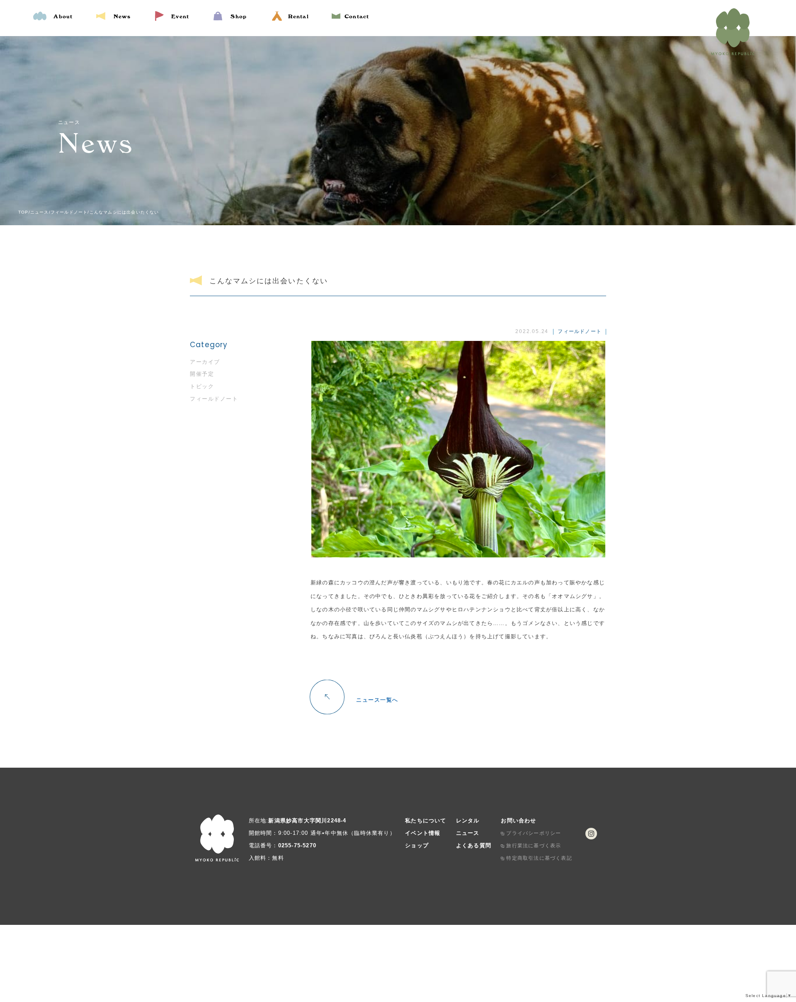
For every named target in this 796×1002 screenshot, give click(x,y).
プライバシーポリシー (533, 833)
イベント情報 (422, 833)
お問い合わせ (518, 820)
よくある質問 (473, 845)
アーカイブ (205, 362)
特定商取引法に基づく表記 (539, 858)
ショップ (417, 845)
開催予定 (202, 374)
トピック (202, 386)
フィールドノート (214, 399)
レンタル (468, 820)
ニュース (468, 833)
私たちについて (425, 820)
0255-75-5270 (297, 845)
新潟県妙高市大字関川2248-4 (307, 820)
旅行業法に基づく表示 (533, 846)
